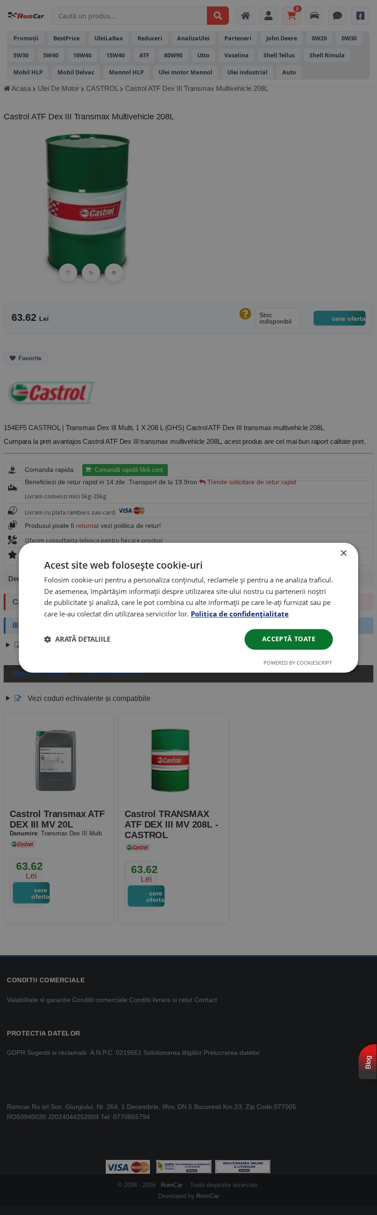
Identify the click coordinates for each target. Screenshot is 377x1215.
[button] (77, 639)
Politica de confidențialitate (240, 614)
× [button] (343, 553)
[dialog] (188, 607)
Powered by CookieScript (297, 662)
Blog (368, 1062)
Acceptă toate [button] (288, 638)
